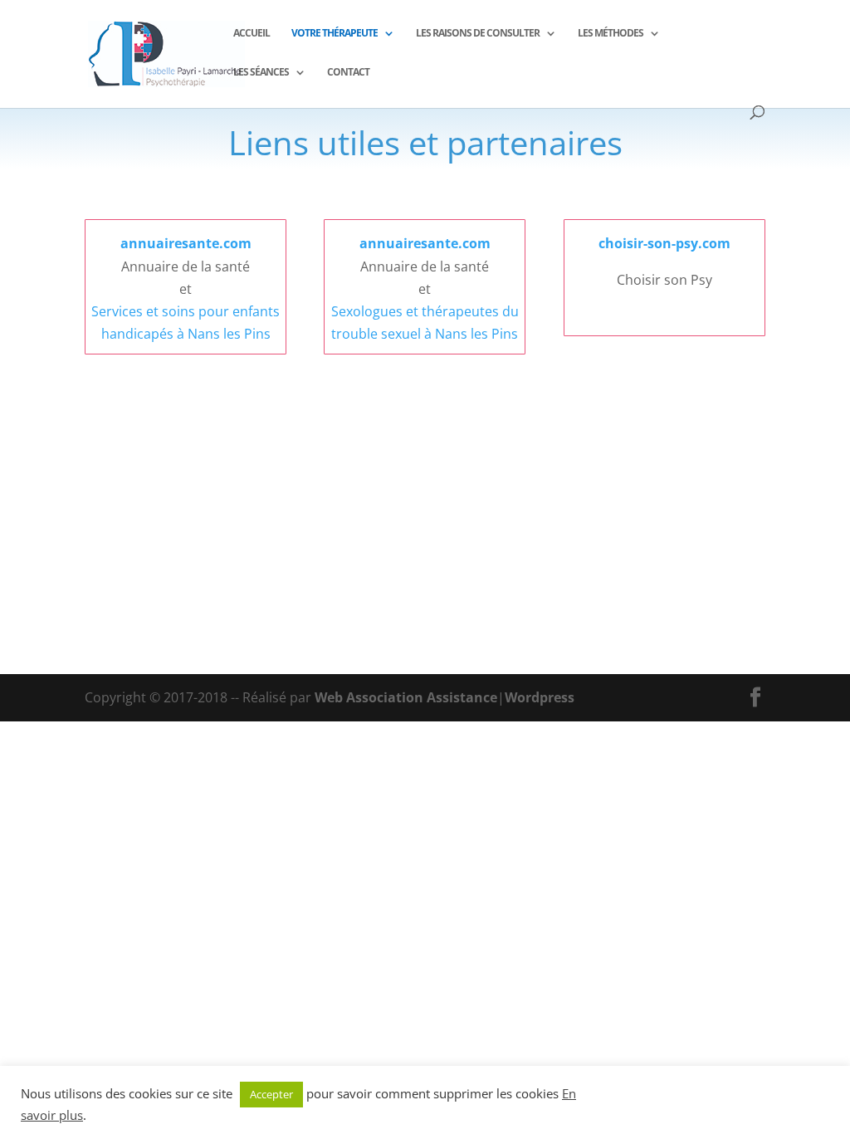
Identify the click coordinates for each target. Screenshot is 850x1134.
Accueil (251, 33)
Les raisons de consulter (478, 33)
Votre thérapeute (334, 33)
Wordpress (539, 697)
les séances (261, 72)
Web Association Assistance (406, 697)
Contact (348, 72)
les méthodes (610, 33)
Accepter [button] (271, 1094)
